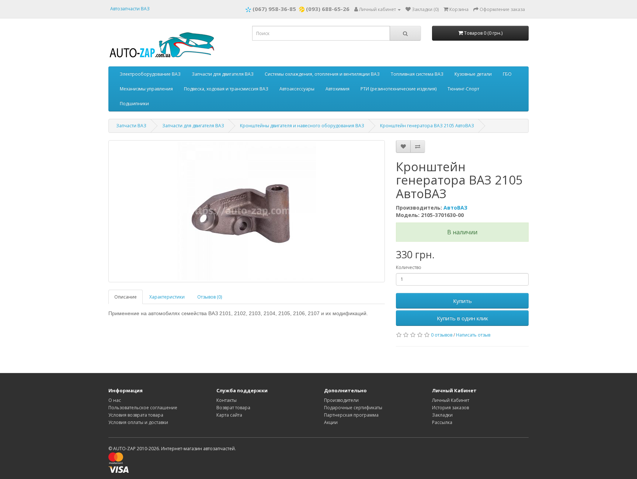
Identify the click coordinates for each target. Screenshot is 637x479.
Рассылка (442, 422)
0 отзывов (441, 335)
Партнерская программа (351, 415)
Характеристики (167, 297)
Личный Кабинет (450, 400)
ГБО (507, 74)
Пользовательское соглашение (142, 407)
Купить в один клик (462, 318)
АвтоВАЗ (455, 207)
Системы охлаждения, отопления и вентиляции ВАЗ (322, 74)
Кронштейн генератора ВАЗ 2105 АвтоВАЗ (427, 126)
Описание (125, 297)
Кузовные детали (473, 74)
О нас (114, 400)
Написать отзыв (473, 335)
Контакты (226, 400)
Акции (331, 422)
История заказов (450, 407)
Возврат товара (233, 407)
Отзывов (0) (209, 297)
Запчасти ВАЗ (131, 126)
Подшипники (134, 103)
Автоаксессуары (296, 89)
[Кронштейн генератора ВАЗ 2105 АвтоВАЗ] (246, 211)
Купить (462, 300)
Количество (408, 267)
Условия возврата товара (135, 415)
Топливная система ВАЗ (417, 74)
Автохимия (337, 89)
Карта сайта (229, 415)
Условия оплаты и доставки (138, 422)
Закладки (442, 415)
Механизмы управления (146, 89)
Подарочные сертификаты (353, 407)
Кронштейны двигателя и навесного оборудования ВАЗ (302, 126)
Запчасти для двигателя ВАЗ (223, 74)
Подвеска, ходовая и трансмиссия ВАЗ (226, 89)
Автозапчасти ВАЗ (130, 9)
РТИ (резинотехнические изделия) (398, 89)
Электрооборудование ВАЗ (150, 74)
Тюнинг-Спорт (463, 89)
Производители (341, 400)
